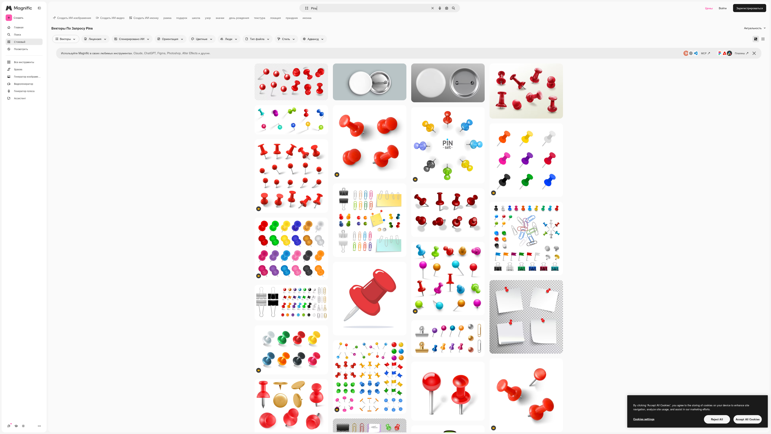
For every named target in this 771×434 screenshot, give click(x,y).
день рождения (239, 18)
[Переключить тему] (23, 426)
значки (220, 18)
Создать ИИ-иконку (146, 18)
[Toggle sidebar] (39, 8)
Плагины (740, 53)
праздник (292, 18)
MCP (704, 53)
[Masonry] (756, 39)
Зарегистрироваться (749, 8)
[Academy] (16, 426)
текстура (259, 18)
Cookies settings (643, 419)
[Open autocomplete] (305, 8)
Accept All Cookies (748, 419)
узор (208, 18)
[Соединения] (9, 426)
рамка (167, 18)
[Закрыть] (754, 53)
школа (196, 18)
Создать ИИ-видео (112, 18)
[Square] (763, 39)
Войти (723, 8)
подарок (181, 18)
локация (275, 18)
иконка (307, 18)
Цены (709, 8)
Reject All (717, 419)
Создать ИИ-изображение (74, 18)
